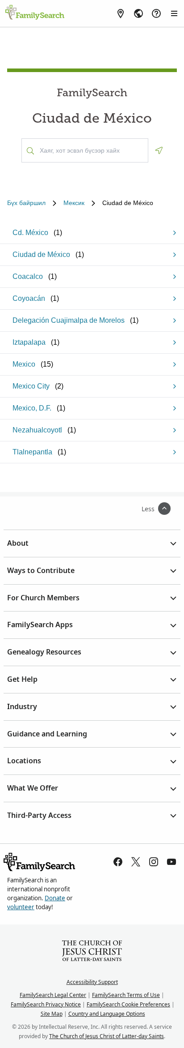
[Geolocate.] (159, 150)
